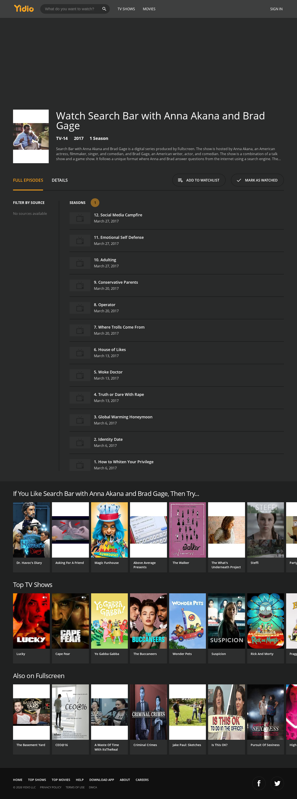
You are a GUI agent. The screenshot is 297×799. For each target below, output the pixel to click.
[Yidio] (24, 9)
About (125, 780)
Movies (149, 9)
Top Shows (37, 780)
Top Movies (61, 780)
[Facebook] (259, 783)
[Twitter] (277, 783)
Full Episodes (28, 180)
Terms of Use (75, 787)
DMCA (93, 787)
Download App (101, 780)
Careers (142, 780)
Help (80, 780)
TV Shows (126, 9)
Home (17, 780)
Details (60, 180)
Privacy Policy (50, 787)
